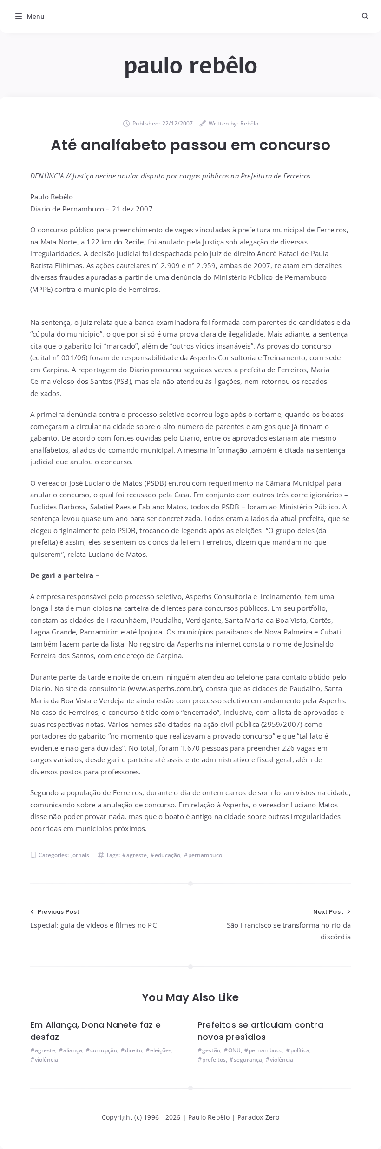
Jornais (80, 855)
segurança (248, 1059)
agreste (136, 855)
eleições (160, 1050)
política (299, 1050)
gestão (211, 1050)
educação (167, 855)
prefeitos (214, 1059)
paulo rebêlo (190, 65)
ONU (234, 1050)
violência (46, 1059)
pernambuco (205, 855)
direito (133, 1050)
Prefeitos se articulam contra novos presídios (260, 1031)
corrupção (103, 1050)
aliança (72, 1050)
